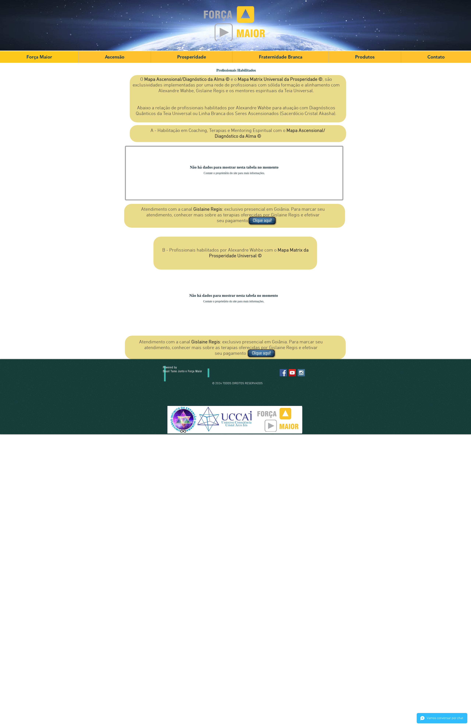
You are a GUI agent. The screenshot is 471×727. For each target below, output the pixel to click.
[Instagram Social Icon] (301, 372)
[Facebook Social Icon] (283, 372)
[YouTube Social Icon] (292, 372)
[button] (114, 57)
